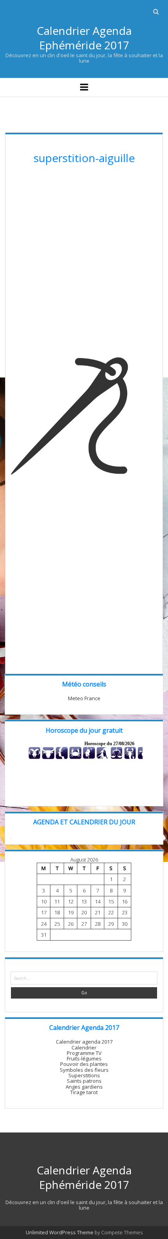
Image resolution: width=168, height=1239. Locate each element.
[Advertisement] (84, 263)
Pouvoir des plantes (84, 1063)
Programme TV (84, 1053)
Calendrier (84, 1047)
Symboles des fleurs (84, 1069)
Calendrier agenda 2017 (84, 1041)
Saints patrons (84, 1080)
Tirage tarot (84, 1092)
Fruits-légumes (84, 1058)
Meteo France (84, 698)
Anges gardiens (84, 1086)
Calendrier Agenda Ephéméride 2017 (84, 37)
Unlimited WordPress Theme (59, 1232)
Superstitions (84, 1075)
